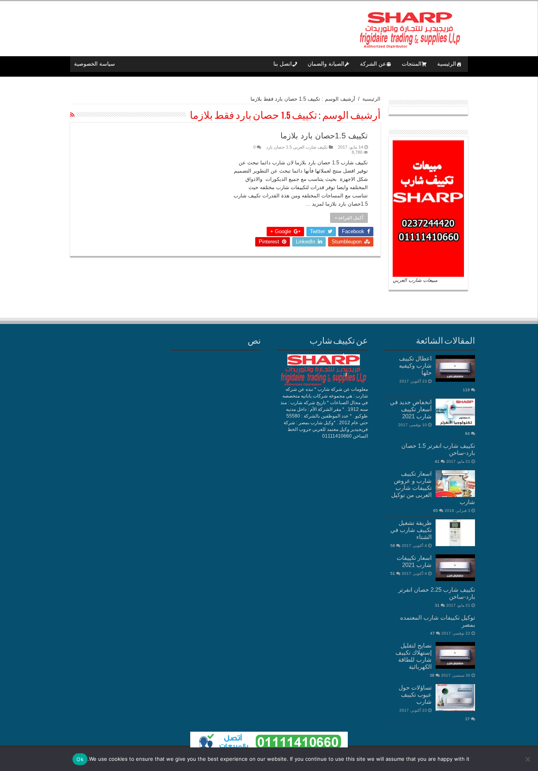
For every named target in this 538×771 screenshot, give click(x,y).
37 (467, 719)
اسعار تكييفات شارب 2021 (414, 561)
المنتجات (411, 64)
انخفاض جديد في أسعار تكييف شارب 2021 (411, 409)
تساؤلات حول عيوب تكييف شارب (415, 694)
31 (437, 605)
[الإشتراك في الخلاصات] (72, 115)
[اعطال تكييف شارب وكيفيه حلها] (455, 368)
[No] (528, 759)
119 (466, 390)
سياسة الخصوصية (94, 64)
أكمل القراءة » (349, 218)
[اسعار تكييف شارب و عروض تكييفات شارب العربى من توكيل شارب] (455, 483)
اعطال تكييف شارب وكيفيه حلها (415, 365)
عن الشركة (373, 64)
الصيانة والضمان (326, 64)
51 (392, 573)
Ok (79, 759)
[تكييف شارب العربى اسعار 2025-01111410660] (409, 27)
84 (467, 433)
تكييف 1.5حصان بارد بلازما (324, 135)
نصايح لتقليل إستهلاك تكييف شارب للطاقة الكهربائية (413, 656)
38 (432, 675)
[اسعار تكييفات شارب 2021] (455, 567)
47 (432, 633)
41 (437, 461)
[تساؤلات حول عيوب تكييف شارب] (455, 697)
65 (435, 510)
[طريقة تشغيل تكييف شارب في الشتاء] (455, 532)
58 (392, 545)
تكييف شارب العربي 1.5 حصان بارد (297, 147)
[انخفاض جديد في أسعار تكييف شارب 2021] (455, 412)
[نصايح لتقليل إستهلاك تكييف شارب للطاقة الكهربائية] (455, 655)
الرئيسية (446, 64)
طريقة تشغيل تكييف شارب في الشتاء (411, 529)
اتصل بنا (282, 64)
